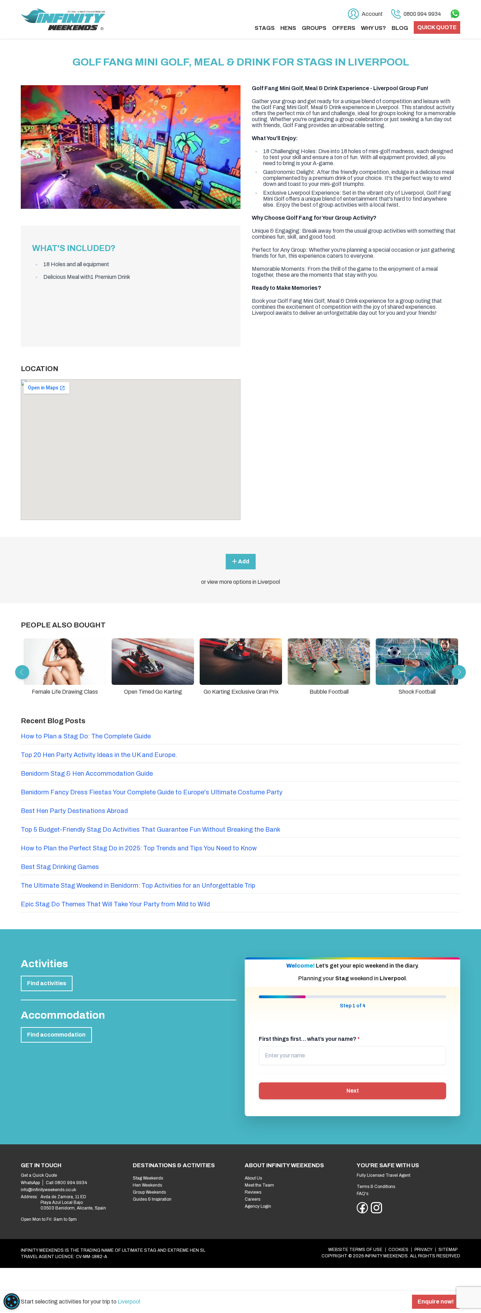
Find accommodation (56, 1035)
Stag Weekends (148, 1178)
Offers (343, 28)
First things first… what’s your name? (309, 1039)
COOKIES (398, 1249)
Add (243, 561)
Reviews (253, 1192)
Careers (252, 1199)
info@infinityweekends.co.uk (48, 1189)
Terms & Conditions (376, 1186)
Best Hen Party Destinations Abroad (74, 810)
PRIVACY (423, 1249)
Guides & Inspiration (152, 1199)
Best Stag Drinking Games (60, 866)
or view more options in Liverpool (240, 582)
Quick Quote (437, 27)
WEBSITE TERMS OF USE (355, 1249)
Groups (314, 28)
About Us (253, 1178)
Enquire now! (436, 1302)
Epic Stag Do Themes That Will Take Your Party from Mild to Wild (115, 904)
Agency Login (258, 1206)
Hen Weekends (147, 1185)
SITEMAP (447, 1249)
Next (352, 1091)
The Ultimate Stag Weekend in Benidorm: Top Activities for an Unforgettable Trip (138, 885)
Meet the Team (259, 1185)
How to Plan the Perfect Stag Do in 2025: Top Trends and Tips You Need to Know (139, 848)
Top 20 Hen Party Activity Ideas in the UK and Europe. (99, 754)
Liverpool (129, 1302)
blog (400, 28)
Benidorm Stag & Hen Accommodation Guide (87, 773)
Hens (288, 28)
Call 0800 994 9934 (66, 1182)
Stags (265, 28)
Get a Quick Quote (39, 1175)
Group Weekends (149, 1192)
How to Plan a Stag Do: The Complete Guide (86, 736)
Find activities (46, 983)
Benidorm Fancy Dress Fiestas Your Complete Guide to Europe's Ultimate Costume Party (151, 792)
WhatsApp (30, 1182)
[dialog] (12, 1301)
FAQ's (362, 1193)
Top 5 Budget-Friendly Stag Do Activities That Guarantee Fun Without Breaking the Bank (150, 829)
